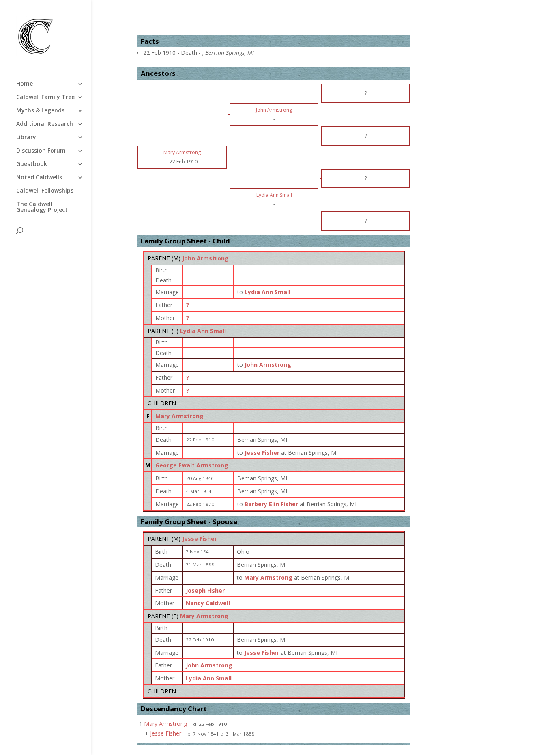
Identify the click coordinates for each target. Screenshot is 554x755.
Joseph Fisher (205, 590)
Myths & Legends (40, 111)
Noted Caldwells (39, 177)
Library (26, 137)
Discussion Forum (41, 151)
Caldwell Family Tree (45, 97)
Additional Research (44, 124)
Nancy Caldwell (208, 603)
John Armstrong (205, 258)
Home (24, 84)
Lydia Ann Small (203, 331)
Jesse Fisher (199, 538)
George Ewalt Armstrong (191, 465)
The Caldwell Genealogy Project (42, 207)
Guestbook (31, 164)
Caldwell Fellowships (44, 191)
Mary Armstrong (179, 416)
